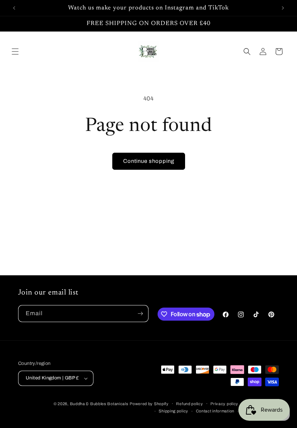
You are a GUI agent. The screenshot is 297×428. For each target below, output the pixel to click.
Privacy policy (224, 404)
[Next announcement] (283, 8)
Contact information (215, 411)
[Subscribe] (140, 313)
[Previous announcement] (14, 8)
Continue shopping (148, 161)
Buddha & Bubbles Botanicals (99, 404)
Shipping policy (173, 411)
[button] (15, 51)
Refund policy (189, 404)
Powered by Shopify (149, 404)
